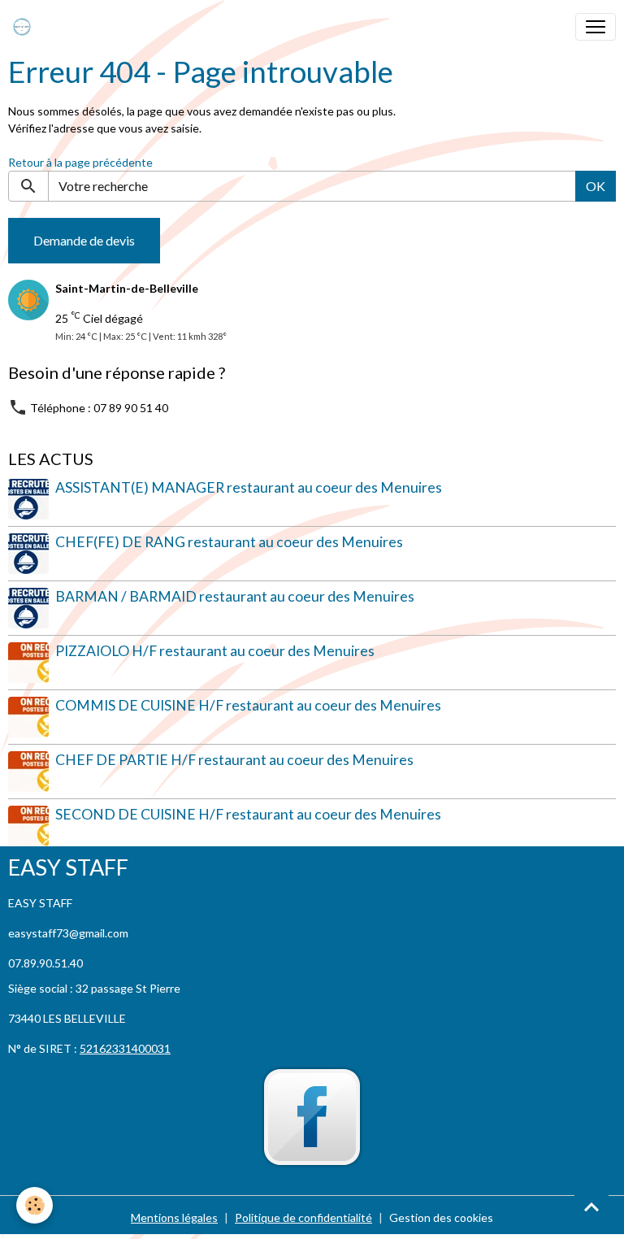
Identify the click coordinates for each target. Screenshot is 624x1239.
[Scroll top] (591, 1206)
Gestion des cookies (441, 1217)
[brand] (25, 27)
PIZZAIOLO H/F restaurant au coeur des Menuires (215, 650)
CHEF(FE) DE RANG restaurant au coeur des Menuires (229, 541)
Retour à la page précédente (80, 162)
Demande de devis (84, 240)
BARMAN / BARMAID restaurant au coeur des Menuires (234, 596)
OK (595, 185)
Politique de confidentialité (303, 1217)
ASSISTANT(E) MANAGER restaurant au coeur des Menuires (248, 487)
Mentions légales (174, 1217)
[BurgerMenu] (595, 27)
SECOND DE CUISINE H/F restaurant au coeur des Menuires (248, 814)
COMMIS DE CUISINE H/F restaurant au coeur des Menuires (248, 705)
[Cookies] (34, 1205)
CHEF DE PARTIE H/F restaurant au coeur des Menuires (234, 759)
